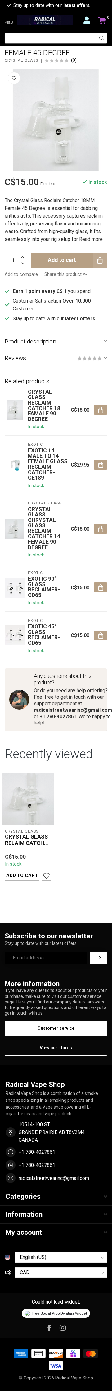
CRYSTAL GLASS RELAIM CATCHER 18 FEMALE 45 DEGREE (28, 840)
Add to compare (21, 274)
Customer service (56, 1028)
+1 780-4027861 (57, 716)
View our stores (56, 1047)
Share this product (63, 274)
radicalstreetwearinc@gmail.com (73, 710)
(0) (74, 60)
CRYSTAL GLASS (21, 61)
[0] (102, 20)
